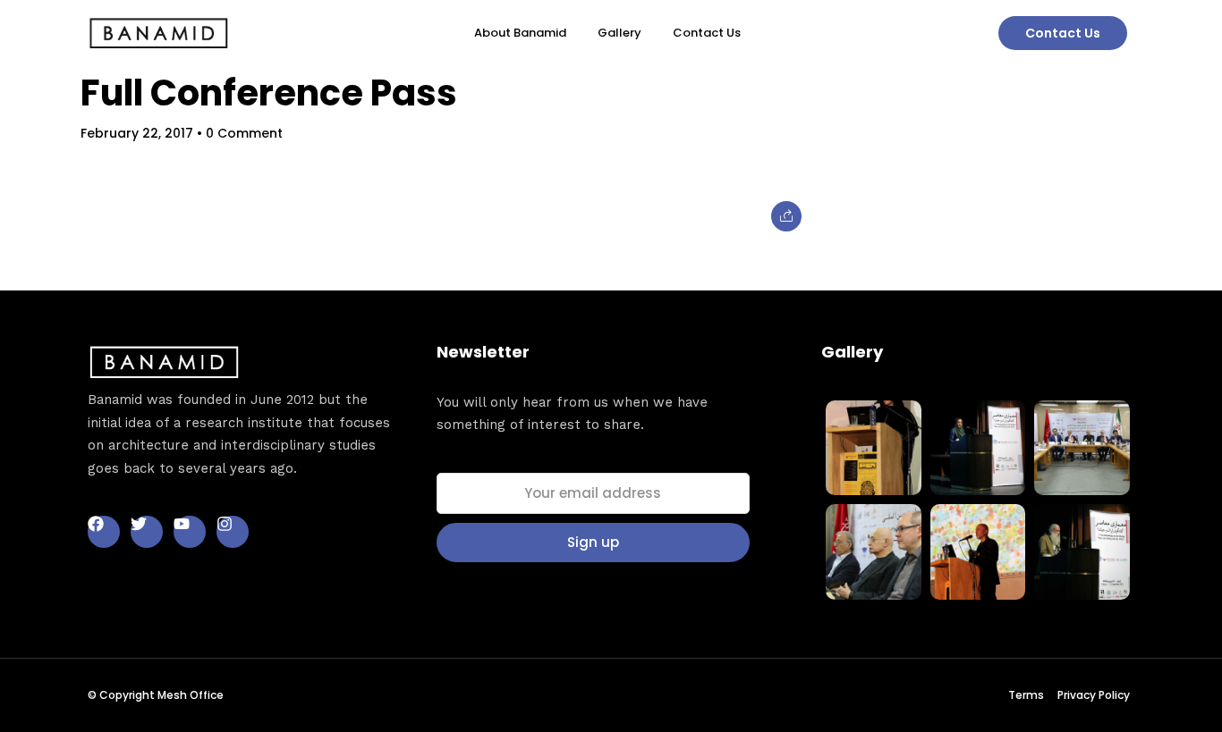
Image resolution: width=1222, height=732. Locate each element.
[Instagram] (232, 532)
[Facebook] (104, 532)
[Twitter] (147, 532)
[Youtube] (190, 532)
